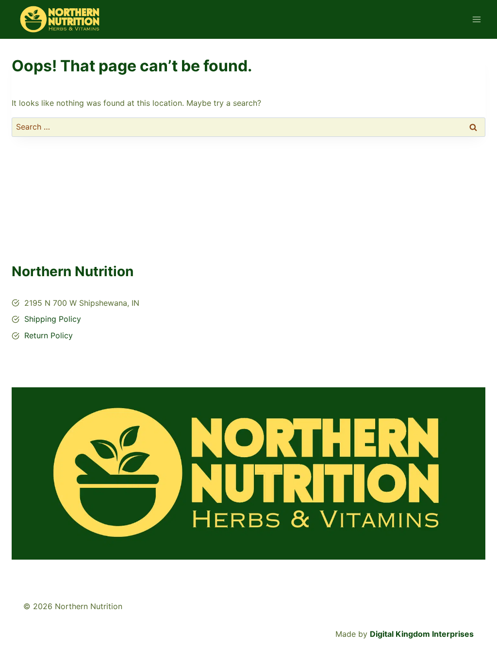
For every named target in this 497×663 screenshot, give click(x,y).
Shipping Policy (52, 319)
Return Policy (48, 335)
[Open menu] (476, 19)
